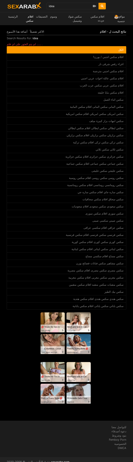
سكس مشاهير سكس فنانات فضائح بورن (99, 263)
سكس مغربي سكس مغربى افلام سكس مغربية (95, 277)
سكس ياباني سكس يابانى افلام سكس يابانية (98, 306)
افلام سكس (29, 18)
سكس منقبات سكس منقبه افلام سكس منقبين (96, 284)
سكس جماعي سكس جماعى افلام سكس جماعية (94, 163)
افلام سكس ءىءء (97, 18)
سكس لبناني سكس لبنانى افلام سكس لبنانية (97, 249)
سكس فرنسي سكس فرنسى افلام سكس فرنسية (94, 235)
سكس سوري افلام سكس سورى (104, 213)
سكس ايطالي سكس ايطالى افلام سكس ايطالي (95, 128)
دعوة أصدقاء (119, 431)
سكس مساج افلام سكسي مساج (104, 256)
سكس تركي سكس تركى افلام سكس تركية (98, 142)
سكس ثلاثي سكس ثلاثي (109, 149)
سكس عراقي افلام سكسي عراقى (103, 227)
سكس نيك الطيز (113, 291)
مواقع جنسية (121, 19)
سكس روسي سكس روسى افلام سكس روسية (96, 178)
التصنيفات (41, 16)
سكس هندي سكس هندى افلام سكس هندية (98, 299)
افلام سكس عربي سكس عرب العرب (101, 85)
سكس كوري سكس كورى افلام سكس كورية (97, 242)
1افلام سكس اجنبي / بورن (108, 57)
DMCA (122, 448)
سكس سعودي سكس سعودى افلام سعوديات (97, 206)
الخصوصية (120, 444)
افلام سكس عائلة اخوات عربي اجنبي (102, 78)
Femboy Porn (117, 439)
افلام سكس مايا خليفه (110, 92)
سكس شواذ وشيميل (75, 18)
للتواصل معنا (119, 427)
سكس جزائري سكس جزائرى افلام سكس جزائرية (94, 156)
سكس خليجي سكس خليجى (107, 171)
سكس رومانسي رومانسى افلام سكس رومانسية (95, 185)
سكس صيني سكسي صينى (107, 220)
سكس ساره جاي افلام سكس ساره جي (100, 192)
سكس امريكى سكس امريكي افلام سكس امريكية (94, 114)
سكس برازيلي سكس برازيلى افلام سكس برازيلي (94, 135)
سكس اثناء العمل (113, 99)
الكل (120, 50)
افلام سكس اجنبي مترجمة (108, 71)
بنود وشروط (119, 435)
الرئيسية (13, 16)
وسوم (53, 16)
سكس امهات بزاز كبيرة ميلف (106, 121)
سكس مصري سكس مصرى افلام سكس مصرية (95, 270)
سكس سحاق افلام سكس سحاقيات (102, 199)
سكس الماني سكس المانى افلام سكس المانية (96, 106)
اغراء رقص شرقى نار (111, 64)
